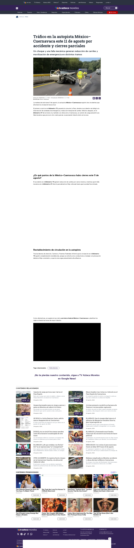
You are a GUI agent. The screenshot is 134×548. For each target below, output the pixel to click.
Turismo (29, 12)
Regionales (99, 2)
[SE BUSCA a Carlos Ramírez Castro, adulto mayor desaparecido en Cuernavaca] (23, 423)
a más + (108, 2)
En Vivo (113, 12)
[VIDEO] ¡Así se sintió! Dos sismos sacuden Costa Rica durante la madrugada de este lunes (48, 433)
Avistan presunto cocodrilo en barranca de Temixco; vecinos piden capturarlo (101, 406)
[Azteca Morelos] (67, 8)
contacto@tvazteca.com (105, 532)
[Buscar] (116, 8)
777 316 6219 (102, 533)
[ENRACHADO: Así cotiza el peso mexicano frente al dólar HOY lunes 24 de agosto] (75, 450)
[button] (109, 538)
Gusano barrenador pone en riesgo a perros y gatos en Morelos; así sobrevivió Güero (49, 406)
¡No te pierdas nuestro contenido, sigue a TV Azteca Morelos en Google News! (67, 377)
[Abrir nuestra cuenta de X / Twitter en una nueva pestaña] (18, 534)
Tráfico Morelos (53, 368)
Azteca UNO (47, 2)
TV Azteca (37, 2)
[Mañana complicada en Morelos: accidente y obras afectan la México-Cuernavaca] (75, 463)
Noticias (73, 2)
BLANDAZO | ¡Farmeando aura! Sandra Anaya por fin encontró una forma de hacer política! (101, 433)
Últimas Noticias (98, 12)
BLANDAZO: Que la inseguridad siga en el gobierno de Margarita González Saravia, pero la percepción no (101, 420)
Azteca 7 (56, 2)
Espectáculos (66, 12)
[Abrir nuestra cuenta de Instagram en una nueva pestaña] (21, 534)
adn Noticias (82, 2)
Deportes (64, 2)
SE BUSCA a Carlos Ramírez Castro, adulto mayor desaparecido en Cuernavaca (48, 419)
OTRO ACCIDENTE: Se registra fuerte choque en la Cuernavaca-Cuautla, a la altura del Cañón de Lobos (49, 460)
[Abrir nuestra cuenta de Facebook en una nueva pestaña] (28, 534)
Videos (91, 2)
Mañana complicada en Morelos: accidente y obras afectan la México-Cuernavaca (101, 459)
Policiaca (77, 12)
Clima (86, 12)
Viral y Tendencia (42, 12)
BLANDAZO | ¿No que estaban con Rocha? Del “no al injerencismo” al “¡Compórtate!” (48, 446)
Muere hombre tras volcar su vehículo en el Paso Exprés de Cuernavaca (102, 393)
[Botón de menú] (17, 8)
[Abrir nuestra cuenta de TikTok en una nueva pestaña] (25, 534)
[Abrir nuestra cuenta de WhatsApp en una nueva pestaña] (31, 534)
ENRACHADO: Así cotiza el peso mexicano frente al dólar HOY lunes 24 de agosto (101, 446)
